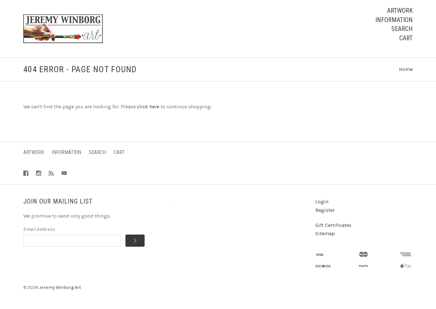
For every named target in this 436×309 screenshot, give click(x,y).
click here (148, 107)
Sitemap (325, 233)
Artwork (400, 10)
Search (402, 29)
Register (325, 210)
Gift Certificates (333, 225)
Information (394, 20)
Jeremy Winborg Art (60, 287)
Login (321, 201)
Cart (406, 38)
